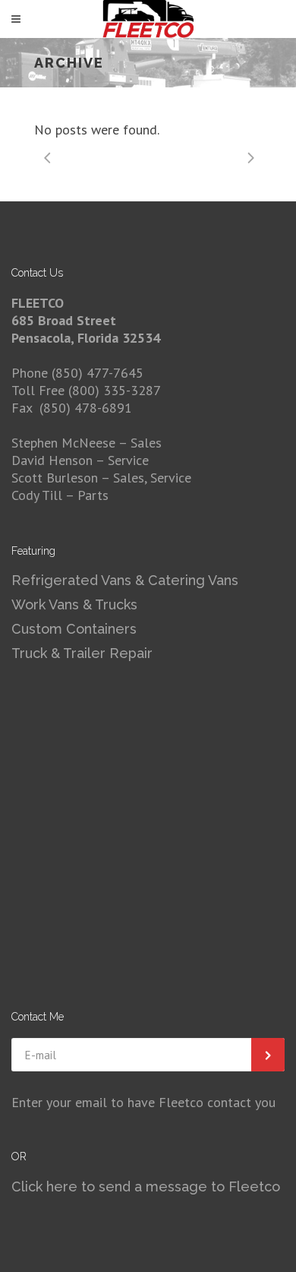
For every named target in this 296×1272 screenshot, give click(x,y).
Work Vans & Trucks (74, 604)
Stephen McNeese (64, 442)
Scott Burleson (54, 477)
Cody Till (36, 495)
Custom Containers (74, 629)
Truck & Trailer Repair (82, 653)
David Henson (53, 460)
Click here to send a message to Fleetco (145, 1186)
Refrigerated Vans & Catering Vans (124, 580)
